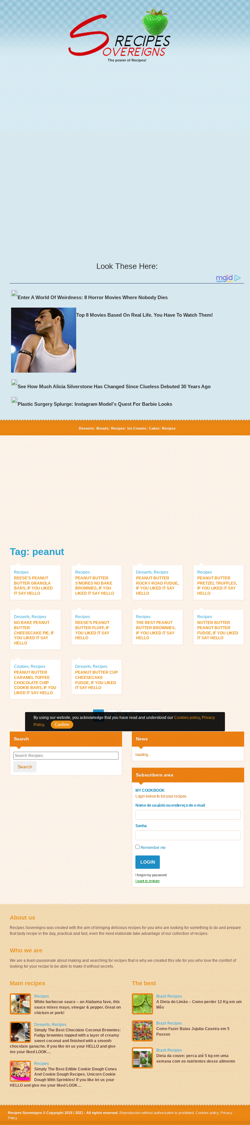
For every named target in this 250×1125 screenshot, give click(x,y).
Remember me (153, 847)
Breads (102, 428)
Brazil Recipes (169, 996)
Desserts (86, 428)
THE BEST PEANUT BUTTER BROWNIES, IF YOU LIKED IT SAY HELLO (155, 630)
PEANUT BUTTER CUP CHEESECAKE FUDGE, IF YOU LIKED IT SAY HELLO (96, 680)
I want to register (147, 881)
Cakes (154, 428)
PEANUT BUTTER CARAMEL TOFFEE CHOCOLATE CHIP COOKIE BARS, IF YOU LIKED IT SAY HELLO (35, 682)
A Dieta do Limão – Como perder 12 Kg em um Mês (199, 1004)
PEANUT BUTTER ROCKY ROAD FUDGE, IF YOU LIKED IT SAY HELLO (157, 586)
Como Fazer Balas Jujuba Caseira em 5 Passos (192, 1031)
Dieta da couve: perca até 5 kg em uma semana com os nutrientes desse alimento (195, 1058)
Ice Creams (136, 428)
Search (25, 766)
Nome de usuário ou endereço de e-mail (170, 805)
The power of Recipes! (127, 60)
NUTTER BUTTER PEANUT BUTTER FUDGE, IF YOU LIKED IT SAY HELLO (217, 630)
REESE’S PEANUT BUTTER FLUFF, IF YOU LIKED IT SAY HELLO (92, 630)
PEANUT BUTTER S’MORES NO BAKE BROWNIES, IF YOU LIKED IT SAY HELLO (94, 586)
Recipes (118, 428)
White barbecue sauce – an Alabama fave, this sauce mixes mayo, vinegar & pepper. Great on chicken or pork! (77, 1007)
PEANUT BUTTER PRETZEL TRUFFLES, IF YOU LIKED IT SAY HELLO (217, 586)
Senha (140, 826)
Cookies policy (207, 1113)
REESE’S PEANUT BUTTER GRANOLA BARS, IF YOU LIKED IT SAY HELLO (33, 586)
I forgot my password (151, 875)
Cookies (21, 666)
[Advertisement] (127, 117)
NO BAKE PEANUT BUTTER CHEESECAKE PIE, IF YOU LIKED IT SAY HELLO (34, 632)
